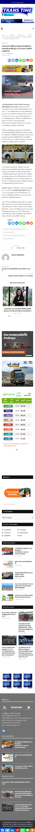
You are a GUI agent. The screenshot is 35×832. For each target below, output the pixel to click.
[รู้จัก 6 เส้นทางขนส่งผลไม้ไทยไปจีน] (7, 564)
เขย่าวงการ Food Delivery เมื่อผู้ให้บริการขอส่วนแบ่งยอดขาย (23, 596)
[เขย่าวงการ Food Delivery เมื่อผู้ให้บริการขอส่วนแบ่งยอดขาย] (7, 598)
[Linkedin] (16, 60)
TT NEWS (11, 35)
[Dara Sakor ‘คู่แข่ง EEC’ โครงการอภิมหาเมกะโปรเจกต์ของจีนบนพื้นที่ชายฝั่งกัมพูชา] (7, 586)
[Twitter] (13, 60)
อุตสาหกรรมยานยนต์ (8, 238)
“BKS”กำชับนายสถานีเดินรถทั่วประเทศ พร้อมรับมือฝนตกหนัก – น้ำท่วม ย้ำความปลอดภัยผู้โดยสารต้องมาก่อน (25, 627)
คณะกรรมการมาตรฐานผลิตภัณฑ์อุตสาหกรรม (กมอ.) (15, 229)
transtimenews (10, 53)
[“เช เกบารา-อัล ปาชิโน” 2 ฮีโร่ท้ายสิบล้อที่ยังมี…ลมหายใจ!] (7, 769)
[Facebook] (9, 60)
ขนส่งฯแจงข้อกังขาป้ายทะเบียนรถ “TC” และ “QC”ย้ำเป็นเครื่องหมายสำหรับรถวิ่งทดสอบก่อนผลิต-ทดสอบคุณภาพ (8, 651)
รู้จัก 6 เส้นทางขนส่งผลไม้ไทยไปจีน (23, 562)
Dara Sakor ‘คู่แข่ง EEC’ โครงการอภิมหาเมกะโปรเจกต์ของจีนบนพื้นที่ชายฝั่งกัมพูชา (24, 586)
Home (3, 35)
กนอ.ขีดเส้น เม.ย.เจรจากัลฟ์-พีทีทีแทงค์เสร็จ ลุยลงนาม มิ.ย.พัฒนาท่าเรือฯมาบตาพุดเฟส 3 (17, 310)
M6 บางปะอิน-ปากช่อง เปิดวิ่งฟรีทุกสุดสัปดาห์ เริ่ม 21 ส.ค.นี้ (9, 614)
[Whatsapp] (20, 60)
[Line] (24, 60)
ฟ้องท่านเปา (21, 35)
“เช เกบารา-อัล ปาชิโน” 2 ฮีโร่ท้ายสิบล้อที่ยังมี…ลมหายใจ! (24, 767)
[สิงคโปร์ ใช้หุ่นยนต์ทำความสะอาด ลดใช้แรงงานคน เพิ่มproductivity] (7, 575)
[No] (33, 826)
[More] (31, 60)
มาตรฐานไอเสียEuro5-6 (8, 232)
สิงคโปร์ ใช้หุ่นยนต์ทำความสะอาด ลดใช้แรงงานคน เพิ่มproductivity (24, 574)
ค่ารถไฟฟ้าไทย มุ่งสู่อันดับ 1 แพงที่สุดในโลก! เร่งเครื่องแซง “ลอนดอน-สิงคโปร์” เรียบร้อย (23, 551)
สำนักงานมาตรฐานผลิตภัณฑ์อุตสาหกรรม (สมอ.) (14, 235)
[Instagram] (27, 60)
